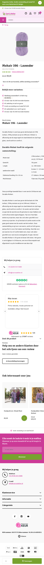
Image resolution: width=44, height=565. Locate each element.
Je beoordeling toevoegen (15, 361)
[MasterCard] (35, 552)
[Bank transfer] (8, 548)
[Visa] (22, 552)
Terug (6, 25)
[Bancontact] (35, 548)
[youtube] (28, 516)
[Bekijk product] (24, 418)
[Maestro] (29, 552)
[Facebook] (14, 516)
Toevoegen (28, 561)
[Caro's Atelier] (9, 13)
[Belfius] (15, 548)
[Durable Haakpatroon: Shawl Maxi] (15, 395)
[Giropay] (22, 556)
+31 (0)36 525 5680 (15, 267)
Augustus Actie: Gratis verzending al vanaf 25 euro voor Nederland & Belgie (18, 3)
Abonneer (22, 457)
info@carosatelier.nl (15, 273)
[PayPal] (8, 552)
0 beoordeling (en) (18, 72)
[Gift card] (15, 552)
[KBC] (22, 548)
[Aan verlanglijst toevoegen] (3, 86)
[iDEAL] (29, 548)
